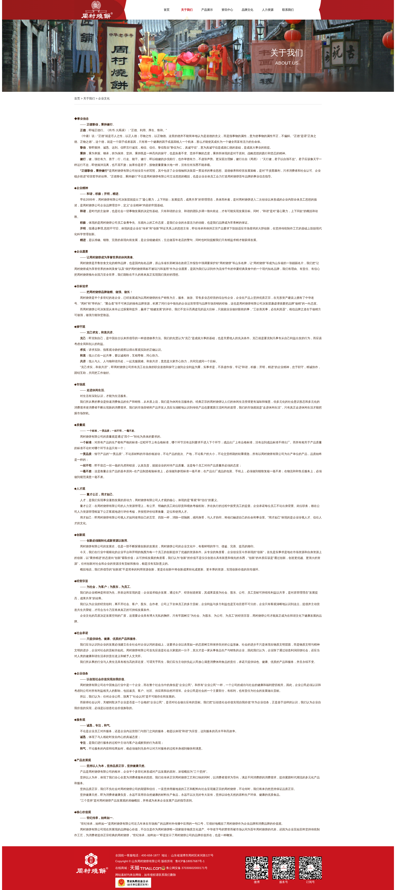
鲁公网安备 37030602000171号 (186, 868)
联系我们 (288, 9)
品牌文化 (247, 9)
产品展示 (207, 9)
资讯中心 (227, 9)
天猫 (145, 868)
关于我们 (187, 9)
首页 (167, 9)
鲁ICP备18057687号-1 (190, 861)
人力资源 (267, 9)
